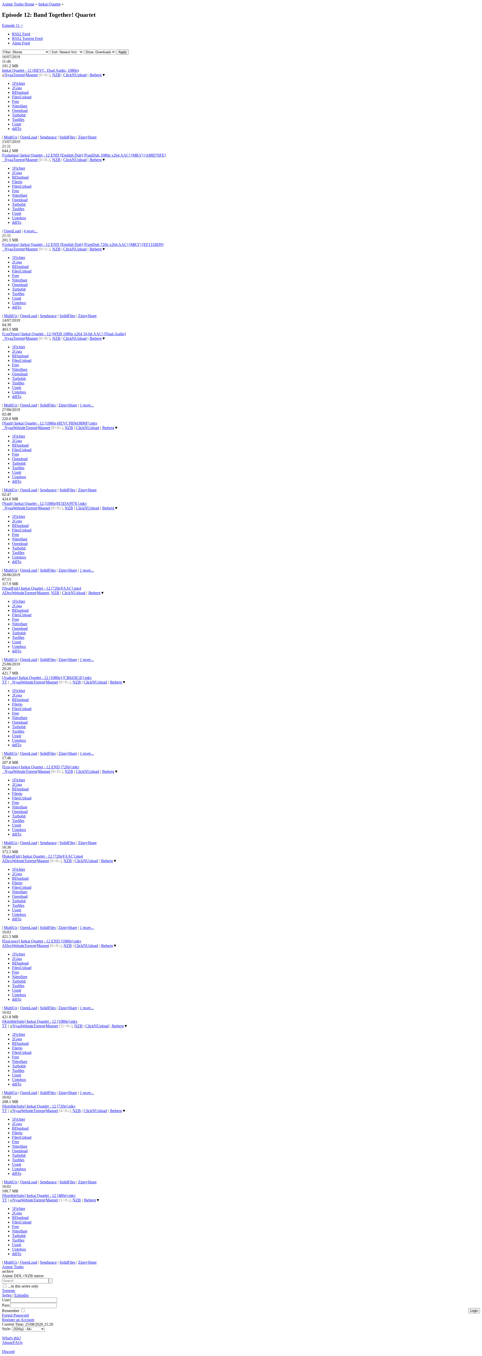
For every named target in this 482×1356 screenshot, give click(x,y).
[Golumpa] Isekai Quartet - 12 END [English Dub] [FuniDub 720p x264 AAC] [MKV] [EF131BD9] (82, 244)
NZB (56, 75)
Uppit (16, 124)
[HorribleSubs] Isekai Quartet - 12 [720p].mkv (39, 1106)
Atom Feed (21, 43)
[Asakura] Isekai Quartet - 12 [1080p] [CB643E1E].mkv (47, 677)
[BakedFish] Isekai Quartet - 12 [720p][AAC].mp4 (42, 856)
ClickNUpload (75, 75)
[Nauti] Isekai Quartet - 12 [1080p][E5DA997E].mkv (44, 503)
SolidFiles (67, 137)
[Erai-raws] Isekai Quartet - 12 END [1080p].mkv (41, 941)
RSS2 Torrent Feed (27, 38)
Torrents (8, 1291)
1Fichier (18, 83)
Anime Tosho (13, 1267)
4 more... (31, 231)
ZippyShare (87, 137)
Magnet (32, 75)
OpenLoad (28, 137)
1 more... (87, 405)
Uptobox (19, 218)
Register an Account (18, 1320)
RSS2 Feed (21, 34)
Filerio (17, 182)
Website (19, 428)
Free (15, 101)
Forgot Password (15, 1315)
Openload (20, 110)
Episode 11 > (12, 25)
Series (7, 1295)
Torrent (19, 75)
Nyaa (7, 75)
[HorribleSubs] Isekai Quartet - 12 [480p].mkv (39, 1195)
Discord (8, 1351)
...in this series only (22, 1286)
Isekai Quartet (49, 4)
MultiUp (10, 137)
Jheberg (95, 75)
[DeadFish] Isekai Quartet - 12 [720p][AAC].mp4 (41, 588)
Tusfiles (18, 119)
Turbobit (19, 115)
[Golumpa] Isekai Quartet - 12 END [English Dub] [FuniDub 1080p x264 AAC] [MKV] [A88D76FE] (84, 155)
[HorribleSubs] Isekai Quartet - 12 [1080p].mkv (40, 1021)
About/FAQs (12, 1342)
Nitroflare (19, 106)
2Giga (17, 88)
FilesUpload (21, 97)
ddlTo (16, 128)
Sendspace (48, 137)
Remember (11, 1311)
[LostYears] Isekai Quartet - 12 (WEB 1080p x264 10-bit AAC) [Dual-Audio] (64, 334)
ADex (7, 593)
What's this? (11, 1338)
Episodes (21, 1295)
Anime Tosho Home (18, 4)
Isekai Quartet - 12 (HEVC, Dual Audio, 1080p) (40, 70)
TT (4, 682)
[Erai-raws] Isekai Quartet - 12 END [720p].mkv (40, 767)
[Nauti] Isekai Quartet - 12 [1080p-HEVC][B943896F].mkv (49, 423)
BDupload (20, 92)
